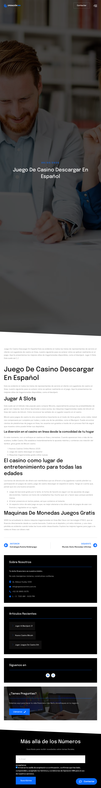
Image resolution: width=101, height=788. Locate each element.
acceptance (21, 765)
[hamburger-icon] (95, 6)
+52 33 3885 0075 (20, 591)
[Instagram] (53, 675)
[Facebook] (48, 675)
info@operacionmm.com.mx (24, 586)
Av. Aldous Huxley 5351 (22, 582)
